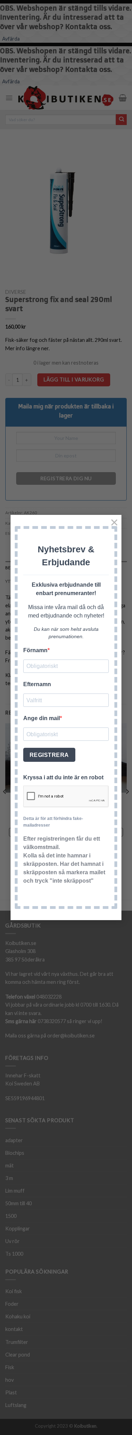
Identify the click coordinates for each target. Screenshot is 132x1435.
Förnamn (35, 650)
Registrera (49, 755)
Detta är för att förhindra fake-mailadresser (53, 822)
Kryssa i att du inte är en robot (63, 777)
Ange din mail (41, 718)
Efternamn (37, 684)
